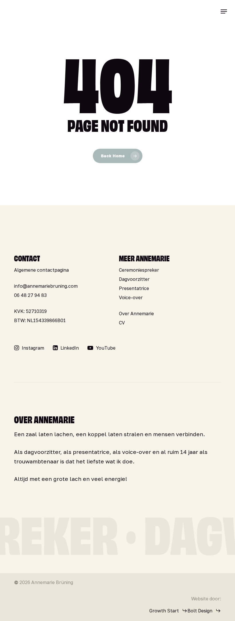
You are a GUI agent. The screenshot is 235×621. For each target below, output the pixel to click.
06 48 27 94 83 (30, 295)
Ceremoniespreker (139, 270)
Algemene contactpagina (41, 270)
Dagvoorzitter (134, 279)
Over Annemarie (136, 313)
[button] (224, 11)
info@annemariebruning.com (46, 286)
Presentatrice (134, 288)
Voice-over (131, 297)
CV (122, 323)
